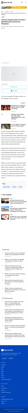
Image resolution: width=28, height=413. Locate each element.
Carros (2, 375)
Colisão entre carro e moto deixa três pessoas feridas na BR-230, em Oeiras (18, 218)
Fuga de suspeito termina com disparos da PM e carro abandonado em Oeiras (15, 253)
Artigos (2, 367)
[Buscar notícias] (25, 2)
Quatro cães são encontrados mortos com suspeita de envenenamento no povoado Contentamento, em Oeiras (14, 311)
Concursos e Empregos (6, 379)
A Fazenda (3, 364)
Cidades (3, 403)
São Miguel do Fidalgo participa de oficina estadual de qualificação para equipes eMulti (14, 319)
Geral (11, 11)
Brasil (2, 373)
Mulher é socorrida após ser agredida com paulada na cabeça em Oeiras (14, 260)
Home (2, 386)
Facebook (4, 358)
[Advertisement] (14, 45)
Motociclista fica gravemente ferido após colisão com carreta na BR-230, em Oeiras (14, 282)
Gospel (20, 186)
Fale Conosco (4, 388)
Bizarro (2, 371)
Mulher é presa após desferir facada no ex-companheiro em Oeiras (15, 274)
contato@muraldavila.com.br (7, 399)
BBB (2, 369)
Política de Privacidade (5, 392)
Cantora (14, 186)
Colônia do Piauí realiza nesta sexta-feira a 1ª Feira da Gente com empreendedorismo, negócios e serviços (14, 303)
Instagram (11, 358)
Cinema (2, 377)
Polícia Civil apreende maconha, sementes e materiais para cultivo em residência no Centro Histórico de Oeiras (14, 267)
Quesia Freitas (6, 186)
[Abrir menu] (21, 2)
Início (2, 11)
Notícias (7, 11)
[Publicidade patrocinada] (14, 7)
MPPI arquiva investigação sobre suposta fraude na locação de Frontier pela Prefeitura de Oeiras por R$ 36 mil (15, 335)
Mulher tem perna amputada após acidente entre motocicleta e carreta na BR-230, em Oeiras (15, 290)
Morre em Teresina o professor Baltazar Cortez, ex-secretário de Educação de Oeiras (15, 327)
